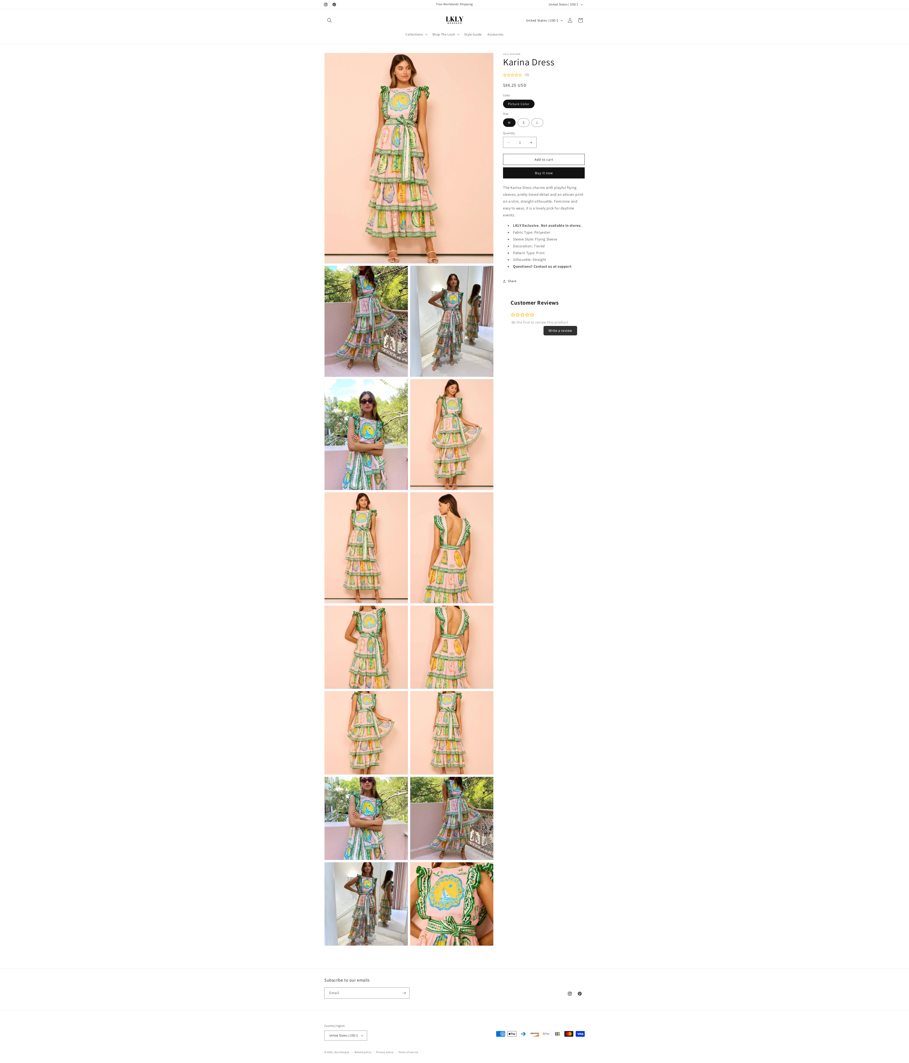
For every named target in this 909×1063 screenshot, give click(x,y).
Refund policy (363, 1052)
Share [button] (512, 281)
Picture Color (519, 104)
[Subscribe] (404, 993)
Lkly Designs (341, 1052)
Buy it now (544, 173)
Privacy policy (385, 1052)
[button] (329, 20)
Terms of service (408, 1052)
